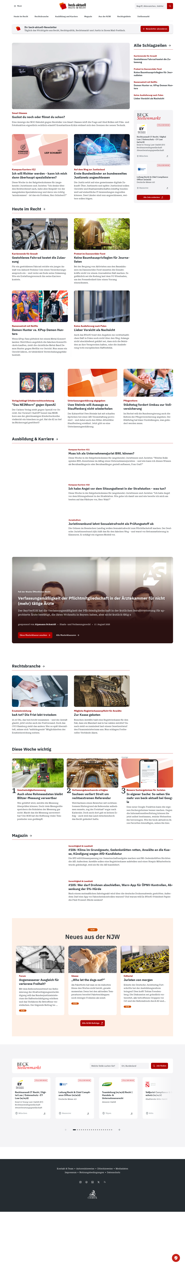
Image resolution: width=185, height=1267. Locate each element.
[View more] (44, 209)
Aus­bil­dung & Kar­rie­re (33, 438)
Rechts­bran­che (26, 666)
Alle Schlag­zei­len (150, 45)
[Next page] (119, 1130)
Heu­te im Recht (26, 209)
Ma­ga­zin (20, 835)
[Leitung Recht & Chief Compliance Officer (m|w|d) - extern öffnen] (167, 188)
